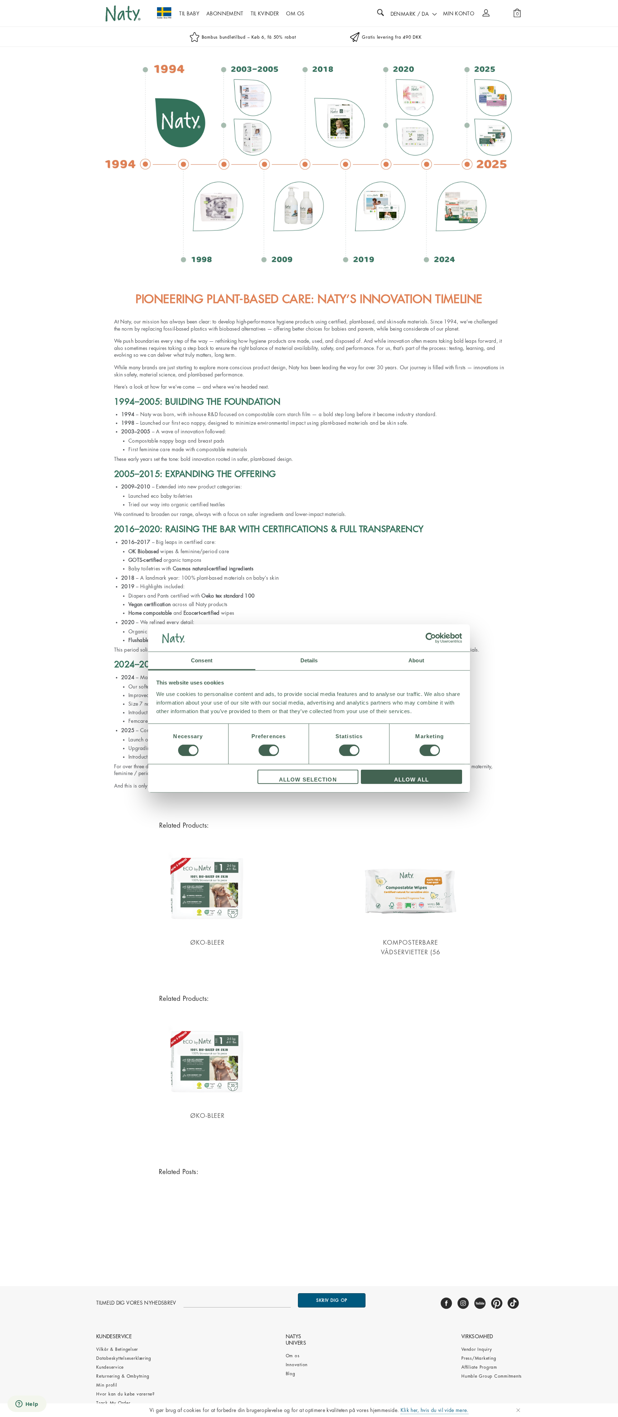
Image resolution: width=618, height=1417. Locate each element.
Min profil (106, 1385)
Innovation (297, 1365)
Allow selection (308, 780)
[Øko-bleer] (207, 935)
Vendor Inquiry (476, 1349)
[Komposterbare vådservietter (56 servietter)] (410, 935)
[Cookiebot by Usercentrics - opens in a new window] (430, 638)
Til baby (189, 13)
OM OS (295, 13)
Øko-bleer (207, 943)
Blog (290, 1374)
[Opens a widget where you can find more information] (26, 1404)
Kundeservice (110, 1367)
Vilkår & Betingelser (117, 1349)
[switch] (269, 750)
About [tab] (416, 661)
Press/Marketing (478, 1358)
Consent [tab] (201, 661)
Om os (293, 1356)
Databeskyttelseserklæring (123, 1358)
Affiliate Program (479, 1367)
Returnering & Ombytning (122, 1376)
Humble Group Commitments (491, 1376)
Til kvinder (265, 13)
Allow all (411, 780)
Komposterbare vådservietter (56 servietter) (410, 952)
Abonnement (225, 13)
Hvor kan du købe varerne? (125, 1394)
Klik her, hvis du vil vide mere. (435, 1410)
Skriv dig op (331, 1300)
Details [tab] (309, 661)
